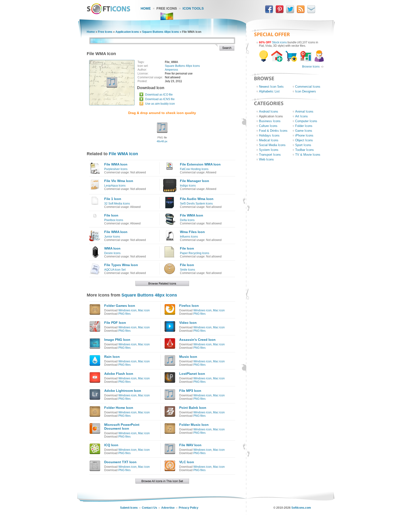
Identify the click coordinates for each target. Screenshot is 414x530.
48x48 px (162, 141)
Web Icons (266, 159)
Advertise (168, 507)
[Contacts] (311, 12)
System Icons (268, 150)
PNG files (124, 313)
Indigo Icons (188, 185)
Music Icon (188, 357)
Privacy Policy (188, 507)
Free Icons (166, 8)
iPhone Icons (304, 135)
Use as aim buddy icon (160, 103)
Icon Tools (193, 8)
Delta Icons (187, 220)
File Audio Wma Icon (196, 199)
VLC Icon (186, 462)
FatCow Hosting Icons (194, 169)
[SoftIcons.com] (108, 13)
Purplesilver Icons (115, 169)
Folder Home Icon (118, 408)
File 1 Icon (112, 199)
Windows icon (127, 310)
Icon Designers (305, 91)
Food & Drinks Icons (273, 130)
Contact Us (149, 507)
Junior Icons (112, 236)
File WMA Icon (123, 153)
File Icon (111, 215)
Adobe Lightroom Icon (122, 391)
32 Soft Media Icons (117, 203)
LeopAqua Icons (115, 185)
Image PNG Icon (117, 340)
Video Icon (188, 323)
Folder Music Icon (194, 425)
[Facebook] (269, 12)
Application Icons (127, 32)
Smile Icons (187, 269)
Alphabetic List (269, 91)
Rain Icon (112, 357)
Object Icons (304, 140)
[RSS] (300, 12)
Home (146, 8)
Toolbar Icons (304, 150)
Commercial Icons (307, 86)
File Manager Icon (194, 181)
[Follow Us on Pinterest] (279, 12)
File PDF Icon (115, 323)
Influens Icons (189, 236)
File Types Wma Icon (121, 265)
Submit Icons (129, 507)
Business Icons (270, 121)
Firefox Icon (189, 306)
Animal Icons (304, 111)
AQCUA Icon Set (115, 269)
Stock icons (279, 42)
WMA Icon (112, 248)
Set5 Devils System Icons (196, 203)
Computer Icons (306, 121)
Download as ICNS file (160, 99)
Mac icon (144, 310)
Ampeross (171, 69)
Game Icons (303, 130)
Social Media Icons (272, 145)
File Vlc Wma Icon (118, 181)
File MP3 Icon (190, 391)
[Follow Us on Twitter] (290, 12)
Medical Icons (268, 140)
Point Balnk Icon (192, 408)
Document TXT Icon (120, 462)
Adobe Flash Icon (118, 374)
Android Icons (268, 111)
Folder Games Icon (119, 306)
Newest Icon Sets (271, 86)
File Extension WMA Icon (200, 164)
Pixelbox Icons (113, 220)
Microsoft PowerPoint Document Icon (121, 426)
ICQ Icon (111, 445)
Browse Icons (311, 66)
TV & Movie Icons (307, 154)
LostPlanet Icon (192, 374)
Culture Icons (268, 126)
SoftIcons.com (301, 507)
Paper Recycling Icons (194, 253)
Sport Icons (303, 145)
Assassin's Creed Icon (197, 340)
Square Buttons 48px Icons (160, 32)
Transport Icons (270, 154)
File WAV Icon (190, 445)
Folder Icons (303, 126)
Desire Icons (112, 253)
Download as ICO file (159, 94)
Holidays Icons (269, 135)
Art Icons (301, 116)
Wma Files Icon (192, 232)
